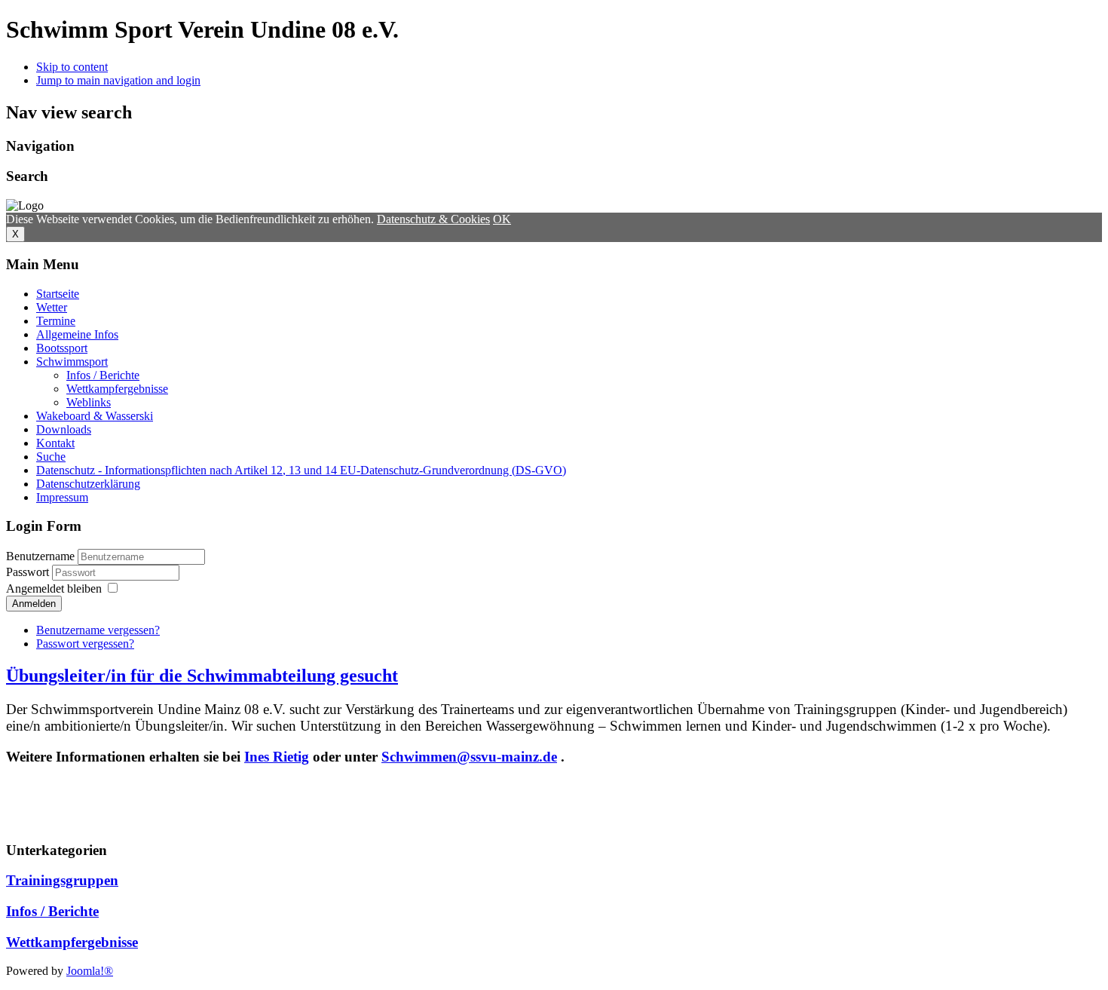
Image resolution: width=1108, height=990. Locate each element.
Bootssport (61, 348)
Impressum (62, 497)
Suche (51, 456)
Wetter (51, 307)
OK (502, 219)
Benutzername (40, 556)
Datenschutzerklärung (88, 483)
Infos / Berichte (102, 375)
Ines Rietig (276, 757)
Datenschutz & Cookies (433, 219)
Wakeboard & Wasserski (94, 415)
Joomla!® (89, 970)
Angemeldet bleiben (54, 588)
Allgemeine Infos (77, 334)
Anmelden (34, 603)
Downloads (63, 429)
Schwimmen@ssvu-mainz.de (469, 757)
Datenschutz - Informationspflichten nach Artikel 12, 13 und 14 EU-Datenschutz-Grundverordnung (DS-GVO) (301, 470)
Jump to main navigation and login (118, 80)
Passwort (29, 571)
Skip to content (72, 66)
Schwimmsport (72, 361)
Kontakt (55, 443)
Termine (55, 320)
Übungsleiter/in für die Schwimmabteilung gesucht (202, 675)
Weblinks (88, 402)
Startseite (57, 293)
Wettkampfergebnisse (117, 388)
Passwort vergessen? (85, 643)
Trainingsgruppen (62, 880)
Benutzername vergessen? (98, 630)
